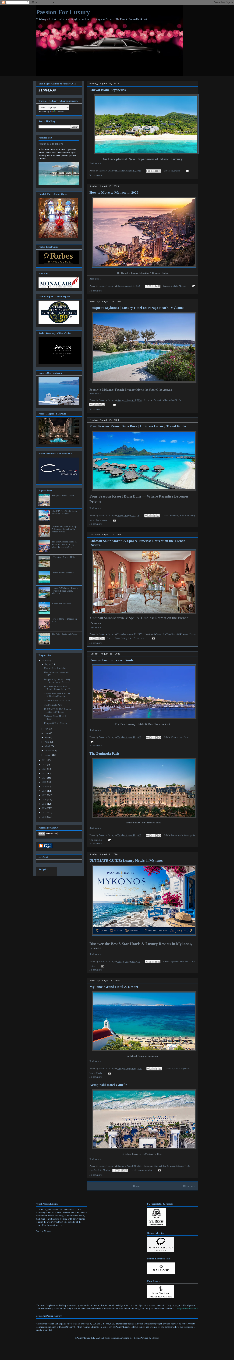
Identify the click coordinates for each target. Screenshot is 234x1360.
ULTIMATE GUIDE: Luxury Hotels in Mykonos (126, 860)
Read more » (95, 163)
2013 (44, 812)
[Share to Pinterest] (159, 171)
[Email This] (147, 171)
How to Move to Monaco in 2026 (113, 192)
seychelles (175, 170)
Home (136, 1186)
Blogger (155, 1337)
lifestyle (174, 285)
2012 (44, 816)
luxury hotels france (130, 638)
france (117, 638)
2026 (44, 660)
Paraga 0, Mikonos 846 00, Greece (169, 400)
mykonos (174, 961)
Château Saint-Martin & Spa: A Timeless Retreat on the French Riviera (65, 529)
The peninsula (95, 839)
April (47, 741)
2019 (44, 786)
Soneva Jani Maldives (61, 603)
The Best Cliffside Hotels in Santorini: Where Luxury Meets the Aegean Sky (64, 544)
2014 (44, 808)
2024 (44, 764)
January (48, 754)
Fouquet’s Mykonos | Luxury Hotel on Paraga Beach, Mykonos (136, 308)
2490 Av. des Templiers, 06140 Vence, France (174, 634)
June (47, 733)
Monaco (182, 285)
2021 (44, 777)
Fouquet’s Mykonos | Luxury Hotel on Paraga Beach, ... (57, 681)
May (47, 737)
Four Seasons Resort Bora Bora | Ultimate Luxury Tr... (58, 688)
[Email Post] (187, 170)
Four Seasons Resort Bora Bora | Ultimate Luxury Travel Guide (137, 426)
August (48, 664)
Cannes (174, 737)
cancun (141, 1169)
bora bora (174, 515)
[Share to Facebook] (156, 171)
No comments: (96, 175)
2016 (44, 799)
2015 (44, 803)
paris (192, 835)
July (47, 728)
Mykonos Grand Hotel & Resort (113, 987)
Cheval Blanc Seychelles (107, 90)
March (48, 746)
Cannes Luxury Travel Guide (111, 660)
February (49, 750)
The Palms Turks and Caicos (64, 634)
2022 (44, 773)
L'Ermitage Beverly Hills (63, 557)
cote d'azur (183, 737)
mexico (148, 1169)
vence (143, 638)
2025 (44, 760)
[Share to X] (153, 171)
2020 (44, 781)
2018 (44, 790)
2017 (44, 794)
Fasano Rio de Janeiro (51, 144)
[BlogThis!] (150, 171)
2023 (44, 768)
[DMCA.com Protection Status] (48, 834)
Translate (60, 111)
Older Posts (189, 1186)
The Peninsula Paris (104, 753)
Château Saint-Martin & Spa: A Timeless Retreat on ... (57, 695)
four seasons (101, 520)
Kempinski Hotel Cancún (108, 1085)
